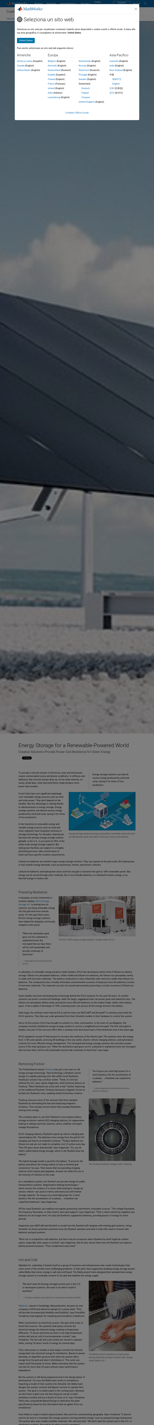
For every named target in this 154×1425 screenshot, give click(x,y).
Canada (21, 65)
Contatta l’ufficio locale (77, 112)
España (51, 74)
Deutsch (86, 88)
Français (86, 97)
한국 (111, 92)
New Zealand (116, 70)
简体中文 (116, 79)
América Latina (24, 61)
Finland (51, 79)
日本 (111, 88)
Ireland (51, 88)
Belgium (52, 61)
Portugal (83, 74)
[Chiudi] (136, 9)
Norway (82, 65)
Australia (114, 61)
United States (24, 70)
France (51, 83)
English (85, 92)
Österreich (84, 70)
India (111, 65)
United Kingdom (87, 102)
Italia (50, 92)
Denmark (52, 65)
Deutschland (54, 70)
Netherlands (85, 61)
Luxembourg (54, 97)
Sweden (82, 79)
